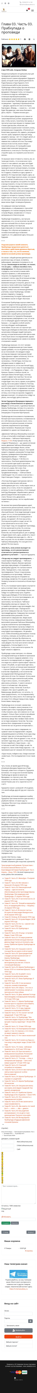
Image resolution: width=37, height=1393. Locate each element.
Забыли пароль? (12, 1342)
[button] (27, 10)
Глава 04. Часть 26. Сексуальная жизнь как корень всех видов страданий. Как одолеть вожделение (18, 1088)
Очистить (15, 1223)
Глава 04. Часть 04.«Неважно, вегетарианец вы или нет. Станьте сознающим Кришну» (17, 962)
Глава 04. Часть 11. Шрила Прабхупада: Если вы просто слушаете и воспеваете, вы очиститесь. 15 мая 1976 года (19, 1003)
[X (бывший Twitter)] (34, 39)
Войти (18, 1337)
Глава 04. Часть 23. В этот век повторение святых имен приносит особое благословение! (19, 1072)
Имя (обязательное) (24, 1142)
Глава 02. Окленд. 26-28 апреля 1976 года (19, 917)
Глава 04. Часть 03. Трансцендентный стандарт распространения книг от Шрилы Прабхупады (18, 955)
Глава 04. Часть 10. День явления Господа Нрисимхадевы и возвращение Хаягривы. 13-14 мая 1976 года (19, 996)
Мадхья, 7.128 (6, 441)
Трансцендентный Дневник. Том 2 (24, 1132)
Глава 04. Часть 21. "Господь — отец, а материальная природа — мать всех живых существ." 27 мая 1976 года (18, 1060)
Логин (6, 1311)
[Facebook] (24, 39)
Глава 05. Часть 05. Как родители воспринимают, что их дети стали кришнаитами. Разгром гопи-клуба (17, 1113)
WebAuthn (20, 1330)
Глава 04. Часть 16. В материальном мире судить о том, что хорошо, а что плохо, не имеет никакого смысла (19, 1031)
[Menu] (32, 10)
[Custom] (8, 3)
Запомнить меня (13, 1326)
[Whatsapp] (2, 3)
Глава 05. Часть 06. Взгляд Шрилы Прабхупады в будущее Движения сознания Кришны (17, 1119)
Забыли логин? (11, 1346)
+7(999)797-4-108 (27, 2)
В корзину (29, 1251)
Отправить (5, 1223)
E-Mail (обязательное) (25, 1145)
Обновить (7, 1217)
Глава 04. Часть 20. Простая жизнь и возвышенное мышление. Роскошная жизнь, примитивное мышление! (18, 1053)
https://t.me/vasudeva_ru (18, 1289)
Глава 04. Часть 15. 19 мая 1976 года (17, 1026)
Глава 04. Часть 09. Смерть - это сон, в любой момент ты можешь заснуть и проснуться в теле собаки (18, 990)
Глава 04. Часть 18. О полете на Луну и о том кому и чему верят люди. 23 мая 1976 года (19, 1042)
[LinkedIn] (29, 39)
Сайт (18, 1149)
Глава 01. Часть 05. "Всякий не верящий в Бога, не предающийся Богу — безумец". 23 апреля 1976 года (19, 905)
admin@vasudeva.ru (28, 4)
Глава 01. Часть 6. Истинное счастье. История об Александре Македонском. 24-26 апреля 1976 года (18, 912)
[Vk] (5, 3)
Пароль (7, 1318)
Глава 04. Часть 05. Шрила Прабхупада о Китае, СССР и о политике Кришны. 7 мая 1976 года (19, 969)
